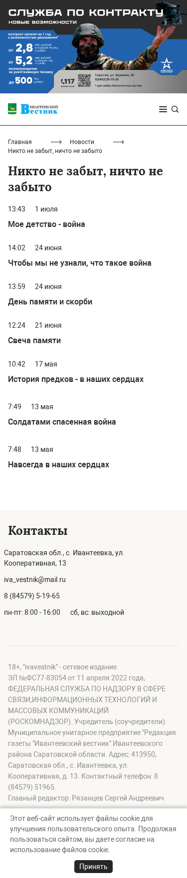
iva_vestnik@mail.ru (35, 580)
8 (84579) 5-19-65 (32, 596)
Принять (93, 867)
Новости (82, 142)
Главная (20, 142)
